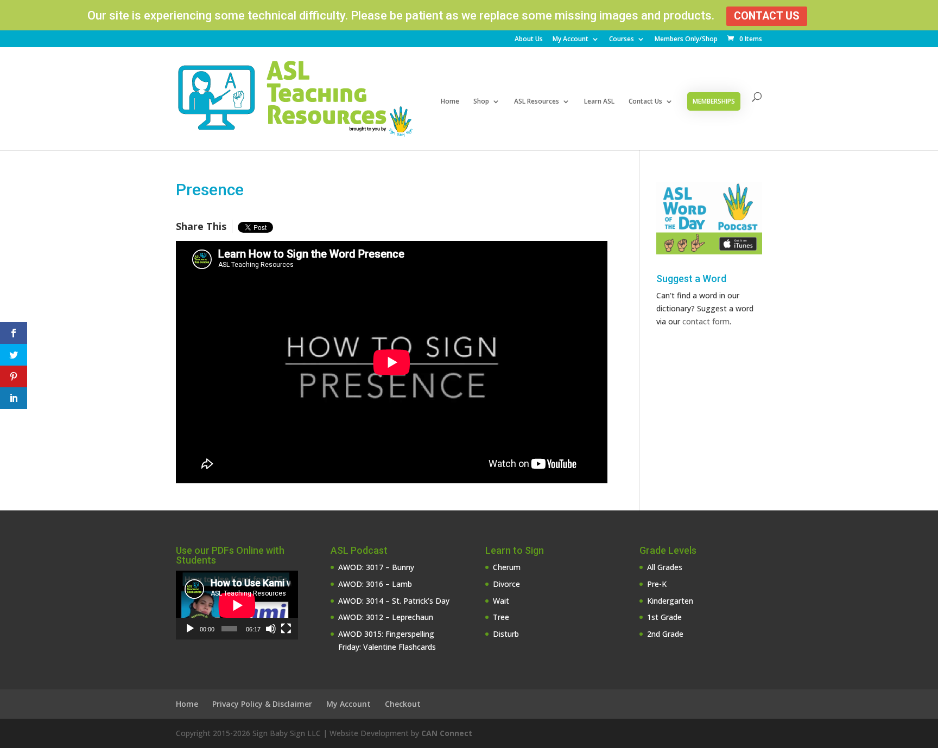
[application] (237, 605)
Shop (481, 102)
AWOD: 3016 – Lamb (375, 584)
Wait (501, 601)
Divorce (506, 584)
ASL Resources (536, 102)
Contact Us (767, 16)
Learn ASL (599, 102)
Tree (501, 617)
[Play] (190, 628)
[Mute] (270, 628)
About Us (529, 39)
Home (450, 102)
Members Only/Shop (686, 39)
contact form (706, 321)
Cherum (507, 567)
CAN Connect (446, 733)
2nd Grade (665, 634)
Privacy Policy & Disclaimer (262, 704)
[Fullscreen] (286, 628)
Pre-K (657, 584)
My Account (570, 39)
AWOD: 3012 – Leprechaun (385, 617)
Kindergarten (670, 601)
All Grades (664, 567)
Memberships (714, 101)
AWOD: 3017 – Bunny (376, 567)
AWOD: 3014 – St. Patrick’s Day (393, 601)
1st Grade (664, 617)
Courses (621, 39)
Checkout (403, 704)
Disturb (506, 634)
